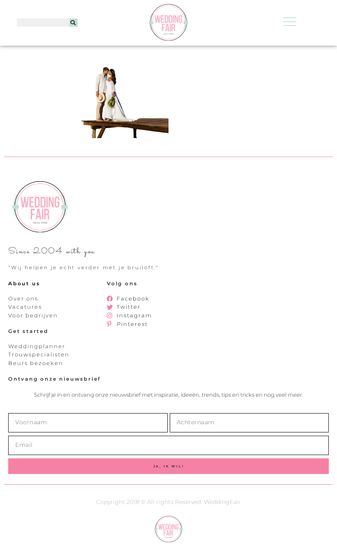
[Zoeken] (73, 22)
